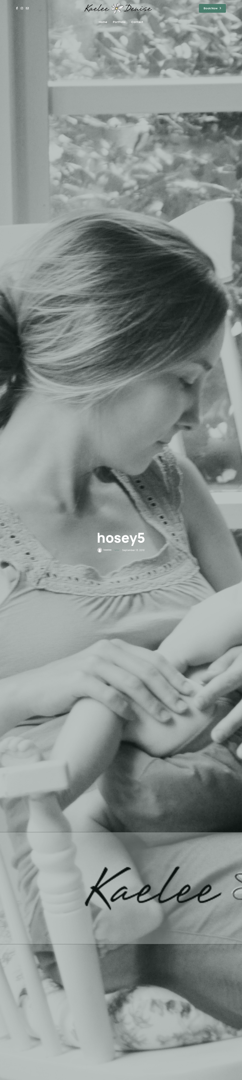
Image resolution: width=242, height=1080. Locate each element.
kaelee (107, 550)
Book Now (211, 8)
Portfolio (119, 22)
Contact (137, 22)
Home (103, 22)
